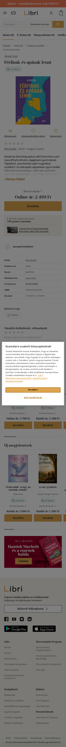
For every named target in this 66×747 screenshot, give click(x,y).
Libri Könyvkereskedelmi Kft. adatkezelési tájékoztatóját (26, 378)
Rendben (33, 389)
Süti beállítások (33, 397)
